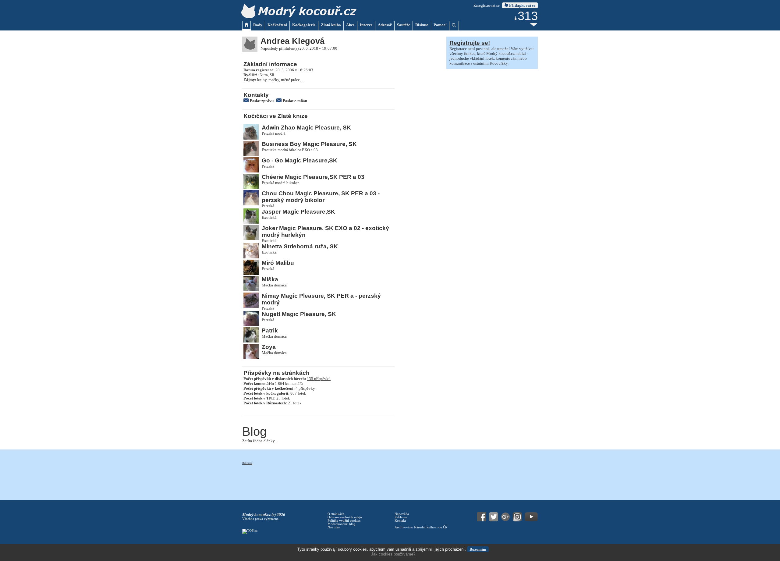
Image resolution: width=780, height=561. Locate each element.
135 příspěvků (319, 378)
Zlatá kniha (331, 25)
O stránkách (336, 514)
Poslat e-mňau (295, 100)
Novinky (334, 527)
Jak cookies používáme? (393, 554)
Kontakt (400, 520)
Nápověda (402, 514)
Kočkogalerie (304, 25)
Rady (257, 25)
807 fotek (298, 393)
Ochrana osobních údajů (345, 517)
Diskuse (421, 25)
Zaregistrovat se (486, 5)
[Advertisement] (353, 479)
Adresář (385, 25)
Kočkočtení (277, 25)
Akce (350, 25)
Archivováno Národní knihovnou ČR (421, 527)
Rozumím (478, 549)
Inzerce (366, 25)
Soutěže (403, 25)
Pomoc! (440, 25)
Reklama (247, 463)
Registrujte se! (469, 43)
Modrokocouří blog (342, 524)
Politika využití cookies (344, 520)
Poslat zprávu (262, 100)
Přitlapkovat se (521, 5)
